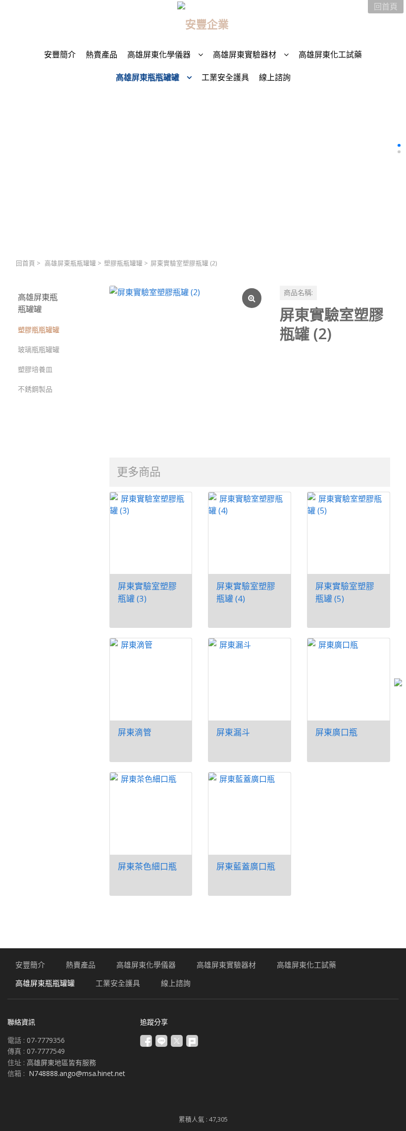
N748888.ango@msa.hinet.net (77, 1073)
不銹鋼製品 (35, 389)
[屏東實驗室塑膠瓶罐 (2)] (186, 363)
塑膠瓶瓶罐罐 (123, 263)
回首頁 (25, 263)
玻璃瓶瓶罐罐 (38, 349)
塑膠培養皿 (35, 369)
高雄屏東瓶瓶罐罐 (70, 263)
